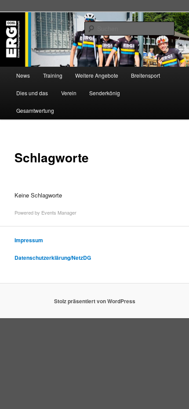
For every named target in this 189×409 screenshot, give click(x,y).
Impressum (29, 240)
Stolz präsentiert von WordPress (94, 301)
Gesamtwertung (35, 110)
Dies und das (32, 93)
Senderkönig (104, 93)
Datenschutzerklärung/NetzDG (53, 258)
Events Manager (58, 212)
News (23, 75)
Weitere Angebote (96, 75)
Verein (68, 93)
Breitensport (145, 75)
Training (52, 75)
